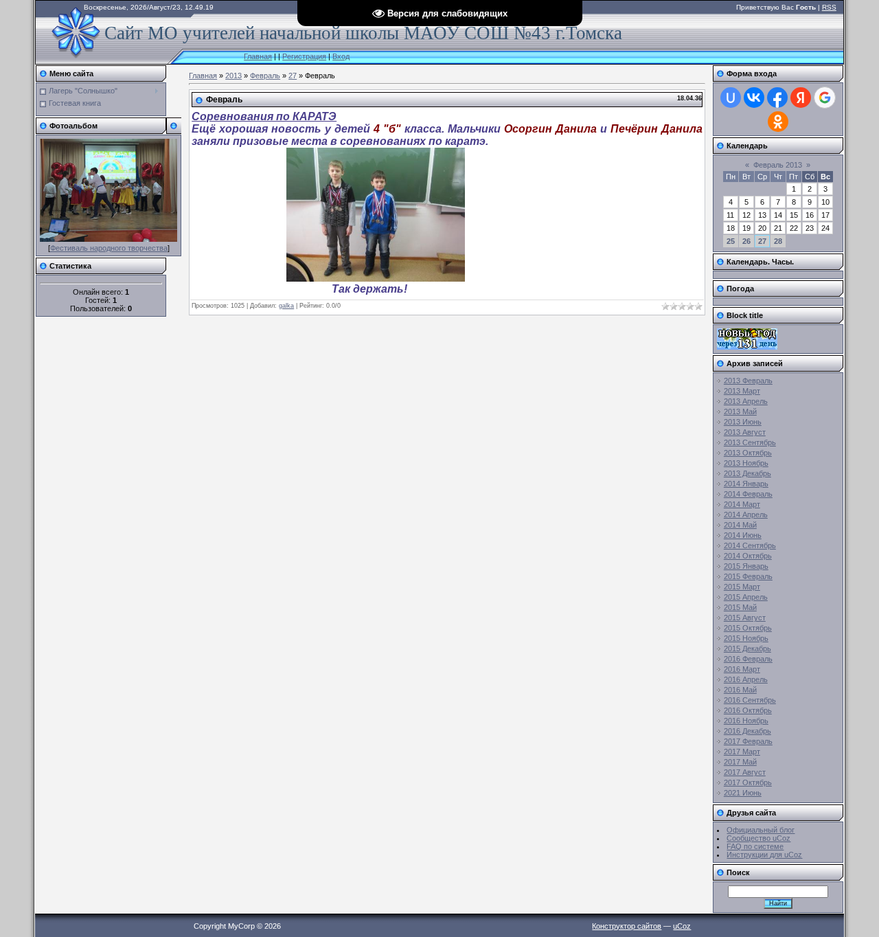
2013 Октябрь (748, 453)
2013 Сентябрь (750, 442)
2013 (233, 75)
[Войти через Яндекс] (800, 97)
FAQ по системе (755, 846)
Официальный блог (761, 830)
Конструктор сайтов (626, 926)
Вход (341, 56)
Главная (258, 56)
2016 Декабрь (747, 731)
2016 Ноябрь (746, 720)
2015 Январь (746, 566)
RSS (829, 7)
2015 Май (740, 607)
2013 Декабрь (747, 473)
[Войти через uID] (730, 97)
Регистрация (304, 56)
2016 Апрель (746, 679)
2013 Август (745, 432)
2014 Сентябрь (750, 545)
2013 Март (742, 391)
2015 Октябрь (748, 628)
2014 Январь (746, 483)
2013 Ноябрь (746, 463)
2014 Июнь (743, 535)
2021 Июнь (743, 793)
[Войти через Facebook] (777, 97)
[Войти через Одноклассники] (778, 121)
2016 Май (740, 690)
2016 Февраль (748, 659)
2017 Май (740, 762)
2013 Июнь (743, 422)
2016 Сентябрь (750, 700)
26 (746, 241)
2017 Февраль (748, 741)
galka (286, 305)
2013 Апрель (746, 401)
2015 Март (742, 587)
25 (731, 241)
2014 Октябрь (748, 556)
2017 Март (742, 751)
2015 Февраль (748, 576)
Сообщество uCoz (758, 838)
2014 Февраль (748, 494)
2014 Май (740, 525)
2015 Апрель (746, 597)
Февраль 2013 (777, 165)
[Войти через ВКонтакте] (754, 97)
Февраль (265, 75)
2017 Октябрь (748, 782)
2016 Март (742, 669)
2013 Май (740, 411)
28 (778, 241)
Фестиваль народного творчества (109, 248)
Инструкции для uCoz (764, 854)
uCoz (682, 926)
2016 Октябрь (748, 710)
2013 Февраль (748, 380)
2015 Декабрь (747, 648)
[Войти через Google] (825, 98)
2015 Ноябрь (746, 638)
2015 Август (745, 617)
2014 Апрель (746, 514)
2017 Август (745, 772)
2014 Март (742, 504)
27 (292, 75)
